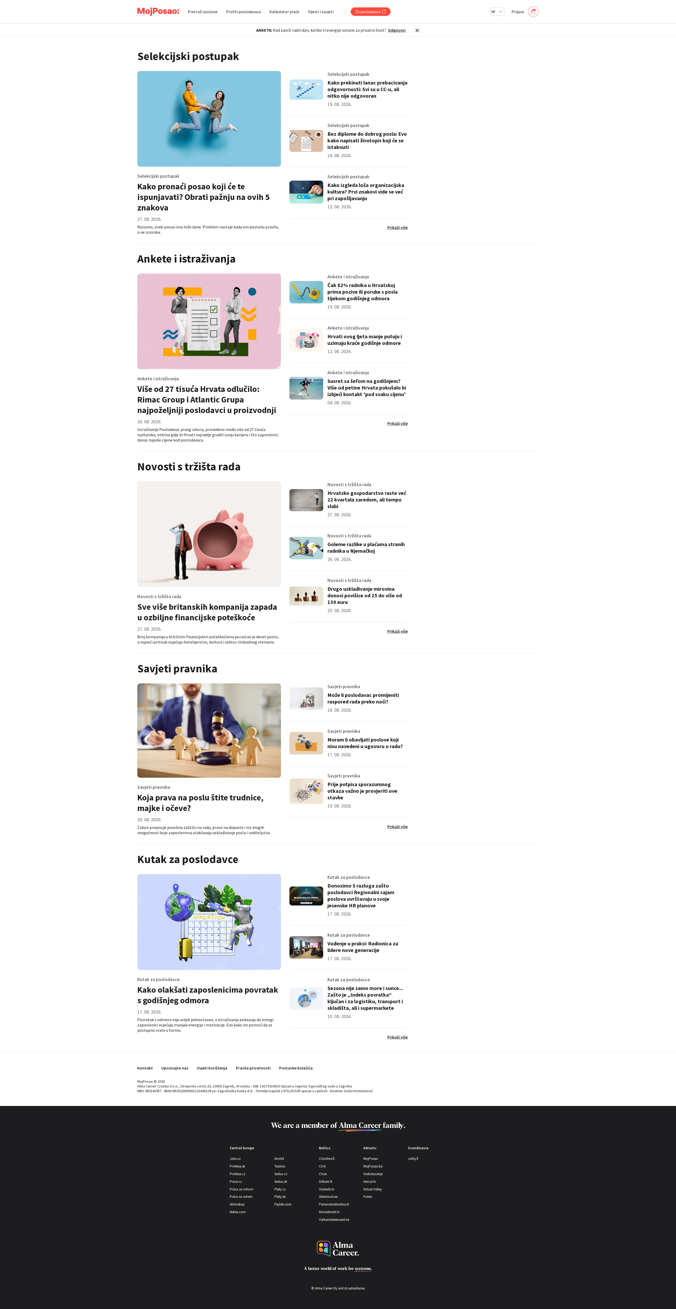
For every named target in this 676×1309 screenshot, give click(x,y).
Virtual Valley (372, 1189)
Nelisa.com (238, 1212)
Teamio (279, 1166)
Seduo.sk (280, 1181)
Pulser (367, 1196)
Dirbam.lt (325, 1181)
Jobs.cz (235, 1158)
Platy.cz (280, 1189)
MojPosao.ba (373, 1166)
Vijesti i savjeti (321, 11)
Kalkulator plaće (284, 11)
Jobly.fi (413, 1158)
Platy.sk (279, 1196)
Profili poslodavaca (243, 11)
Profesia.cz (237, 1174)
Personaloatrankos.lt (334, 1204)
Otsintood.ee (328, 1196)
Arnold (279, 1158)
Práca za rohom (241, 1189)
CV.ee (323, 1174)
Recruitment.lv (329, 1212)
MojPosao (370, 1158)
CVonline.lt (327, 1158)
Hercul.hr (369, 1181)
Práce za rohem (241, 1196)
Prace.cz (236, 1181)
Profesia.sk (237, 1166)
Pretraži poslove (203, 11)
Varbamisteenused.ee (334, 1219)
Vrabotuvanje (373, 1174)
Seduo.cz (280, 1174)
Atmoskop (237, 1204)
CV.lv (322, 1166)
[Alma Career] (338, 1248)
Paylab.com (283, 1204)
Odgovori (397, 30)
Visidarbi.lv (326, 1189)
